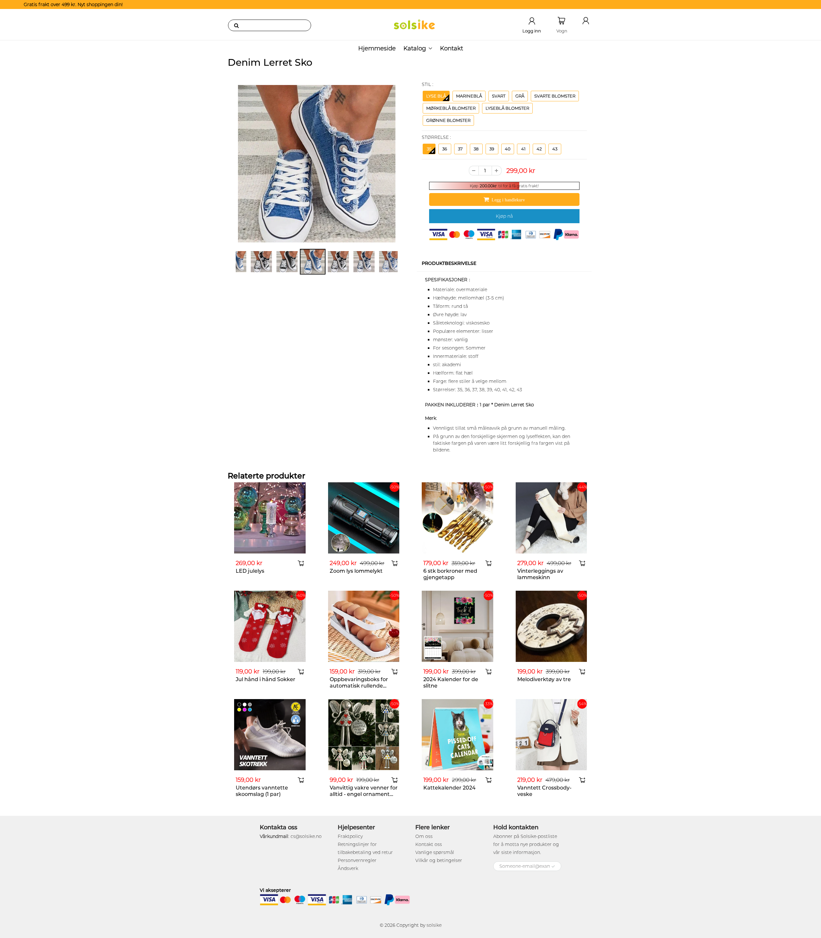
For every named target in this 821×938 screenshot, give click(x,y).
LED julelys (250, 571)
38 (476, 148)
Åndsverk (348, 868)
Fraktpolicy (350, 836)
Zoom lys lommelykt (356, 571)
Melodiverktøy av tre (544, 679)
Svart (498, 95)
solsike (434, 925)
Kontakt (451, 48)
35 (429, 148)
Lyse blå (436, 95)
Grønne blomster (448, 120)
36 (444, 148)
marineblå (469, 95)
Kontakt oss (428, 844)
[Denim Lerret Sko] (317, 164)
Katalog (414, 48)
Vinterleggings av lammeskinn (540, 574)
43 (554, 148)
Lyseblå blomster (507, 108)
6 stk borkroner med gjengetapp (450, 574)
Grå (519, 95)
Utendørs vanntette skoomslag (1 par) (262, 791)
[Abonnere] (553, 866)
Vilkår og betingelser (438, 860)
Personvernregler (357, 860)
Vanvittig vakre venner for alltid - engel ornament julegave (364, 794)
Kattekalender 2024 (449, 788)
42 (539, 148)
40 (508, 148)
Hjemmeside (377, 48)
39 (491, 148)
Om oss (424, 836)
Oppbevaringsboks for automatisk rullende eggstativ (359, 685)
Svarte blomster (554, 95)
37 (460, 148)
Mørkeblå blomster (451, 108)
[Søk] (236, 25)
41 (523, 148)
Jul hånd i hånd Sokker (265, 679)
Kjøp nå (504, 216)
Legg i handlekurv (508, 200)
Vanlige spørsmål (434, 852)
